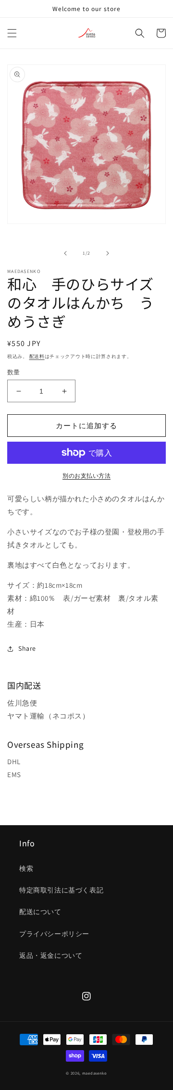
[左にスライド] (65, 253)
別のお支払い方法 (86, 475)
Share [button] (27, 648)
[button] (12, 33)
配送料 (37, 356)
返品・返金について (50, 955)
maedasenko (94, 1073)
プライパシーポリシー (54, 933)
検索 (26, 868)
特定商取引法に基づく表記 (61, 890)
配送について (40, 911)
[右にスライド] (107, 253)
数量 (13, 372)
